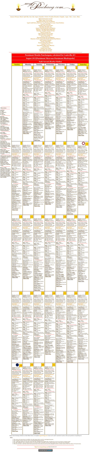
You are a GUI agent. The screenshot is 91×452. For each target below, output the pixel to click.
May (28, 16)
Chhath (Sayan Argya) (45, 48)
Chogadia (62, 16)
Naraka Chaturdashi (45, 41)
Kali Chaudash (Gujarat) (45, 40)
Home (78, 16)
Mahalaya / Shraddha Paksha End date (46, 30)
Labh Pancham (45, 46)
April (24, 16)
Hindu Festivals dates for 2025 (45, 18)
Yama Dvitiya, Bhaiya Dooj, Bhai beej (45, 45)
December (56, 16)
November (51, 16)
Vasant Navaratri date (45, 24)
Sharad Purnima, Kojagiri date (45, 34)
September (41, 16)
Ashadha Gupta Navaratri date (45, 25)
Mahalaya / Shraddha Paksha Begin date (45, 29)
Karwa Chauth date (45, 36)
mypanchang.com (45, 12)
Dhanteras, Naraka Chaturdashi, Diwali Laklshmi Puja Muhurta (45, 38)
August (36, 16)
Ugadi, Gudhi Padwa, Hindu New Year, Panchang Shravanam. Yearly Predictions (45, 22)
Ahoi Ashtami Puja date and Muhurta (45, 37)
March (21, 16)
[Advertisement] (9, 6)
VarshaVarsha (26, 79)
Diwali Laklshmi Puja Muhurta (45, 42)
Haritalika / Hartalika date (46, 26)
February (17, 16)
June (30, 16)
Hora (70, 16)
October (46, 16)
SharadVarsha (37, 304)
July (33, 16)
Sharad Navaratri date (45, 32)
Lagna (66, 16)
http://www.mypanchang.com (41, 446)
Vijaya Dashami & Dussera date (45, 33)
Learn (74, 16)
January (12, 16)
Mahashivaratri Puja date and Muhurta (45, 21)
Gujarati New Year (45, 44)
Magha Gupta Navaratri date (45, 20)
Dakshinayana (27, 77)
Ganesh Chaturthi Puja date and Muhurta (45, 28)
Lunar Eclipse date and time (45, 49)
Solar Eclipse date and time (45, 50)
